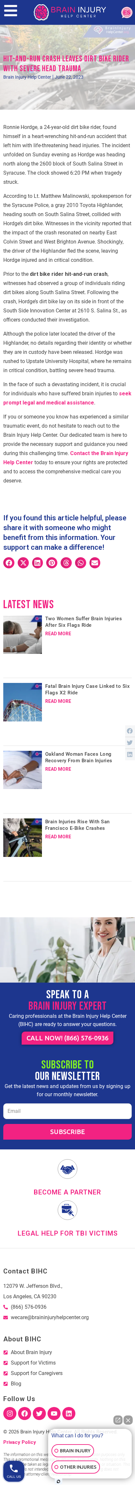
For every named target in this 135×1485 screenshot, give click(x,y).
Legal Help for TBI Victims (68, 1233)
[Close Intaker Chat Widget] (128, 1420)
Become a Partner (67, 1192)
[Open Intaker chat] (58, 1481)
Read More (58, 633)
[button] (8, 562)
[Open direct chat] (118, 1420)
